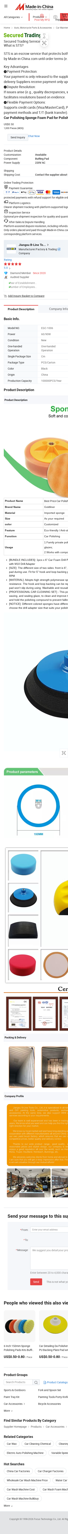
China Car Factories (18, 1471)
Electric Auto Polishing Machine (25, 1453)
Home (7, 27)
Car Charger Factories (50, 1471)
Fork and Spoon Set (49, 1390)
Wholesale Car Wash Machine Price (27, 1480)
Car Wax (12, 1444)
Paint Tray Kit (11, 1397)
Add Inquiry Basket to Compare (26, 296)
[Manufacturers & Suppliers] (34, 6)
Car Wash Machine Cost (21, 1489)
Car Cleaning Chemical (38, 1444)
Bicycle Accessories (49, 1404)
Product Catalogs (57, 1382)
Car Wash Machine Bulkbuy (23, 1498)
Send (36, 1282)
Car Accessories (13, 1404)
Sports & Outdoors (15, 1390)
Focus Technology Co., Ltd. (48, 1518)
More (7, 1505)
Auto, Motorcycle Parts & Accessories (33, 27)
